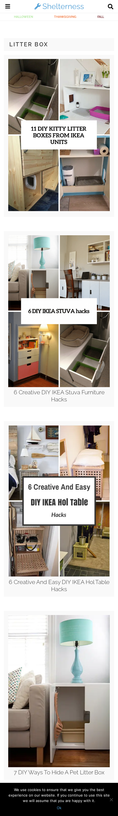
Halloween (23, 17)
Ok (59, 808)
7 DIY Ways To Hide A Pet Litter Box (59, 772)
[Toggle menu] (7, 7)
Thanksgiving (65, 17)
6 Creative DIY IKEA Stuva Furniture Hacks (59, 396)
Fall (100, 17)
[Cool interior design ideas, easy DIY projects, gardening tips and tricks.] (59, 9)
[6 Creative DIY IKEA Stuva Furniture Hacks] (59, 386)
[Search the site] (110, 7)
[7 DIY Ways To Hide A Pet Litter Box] (59, 766)
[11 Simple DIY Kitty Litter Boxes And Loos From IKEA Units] (59, 210)
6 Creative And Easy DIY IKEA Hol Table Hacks (59, 585)
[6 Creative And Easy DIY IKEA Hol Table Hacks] (59, 575)
